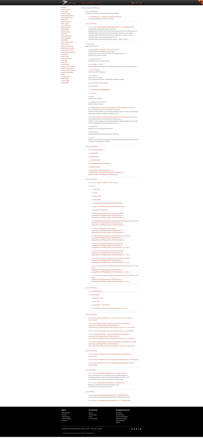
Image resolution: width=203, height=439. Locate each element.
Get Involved (93, 410)
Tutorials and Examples (122, 416)
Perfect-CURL (64, 11)
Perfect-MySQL (65, 30)
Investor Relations (66, 418)
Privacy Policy (94, 428)
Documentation (86, 3)
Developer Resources (123, 410)
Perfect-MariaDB (65, 32)
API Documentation (96, 3)
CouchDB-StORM (65, 76)
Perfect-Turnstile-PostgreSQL (68, 70)
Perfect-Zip (64, 62)
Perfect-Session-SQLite (67, 46)
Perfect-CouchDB (65, 9)
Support (118, 422)
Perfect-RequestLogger (67, 42)
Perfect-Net (64, 34)
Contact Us (64, 420)
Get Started (119, 413)
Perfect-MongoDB (65, 26)
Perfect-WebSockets (66, 58)
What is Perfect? (66, 413)
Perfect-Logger (65, 23)
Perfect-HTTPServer (66, 21)
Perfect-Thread (65, 56)
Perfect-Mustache (65, 28)
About (64, 410)
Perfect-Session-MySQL (67, 50)
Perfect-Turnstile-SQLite (67, 72)
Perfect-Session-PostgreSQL (68, 52)
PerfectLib (63, 7)
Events (90, 416)
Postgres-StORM (65, 80)
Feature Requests (120, 420)
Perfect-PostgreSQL (66, 38)
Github (90, 413)
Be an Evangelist (93, 418)
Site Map (100, 428)
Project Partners (66, 416)
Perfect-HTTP (64, 19)
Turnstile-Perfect (65, 64)
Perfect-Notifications (66, 36)
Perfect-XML (64, 60)
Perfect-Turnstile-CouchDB (68, 66)
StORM (63, 74)
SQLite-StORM (64, 82)
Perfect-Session (65, 44)
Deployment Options (121, 418)
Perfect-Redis (64, 40)
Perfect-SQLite (65, 54)
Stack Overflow (93, 415)
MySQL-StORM (65, 78)
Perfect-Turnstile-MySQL (67, 68)
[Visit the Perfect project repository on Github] (200, 2)
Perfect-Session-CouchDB (67, 48)
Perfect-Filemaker (65, 13)
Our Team (64, 415)
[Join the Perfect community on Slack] (132, 3)
